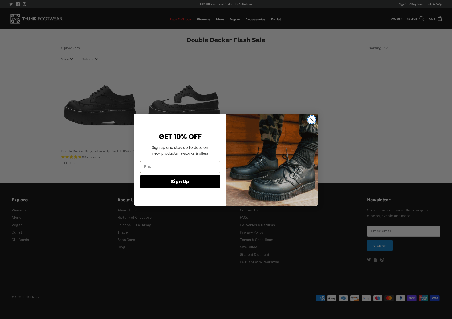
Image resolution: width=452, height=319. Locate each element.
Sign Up (180, 181)
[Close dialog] (312, 120)
